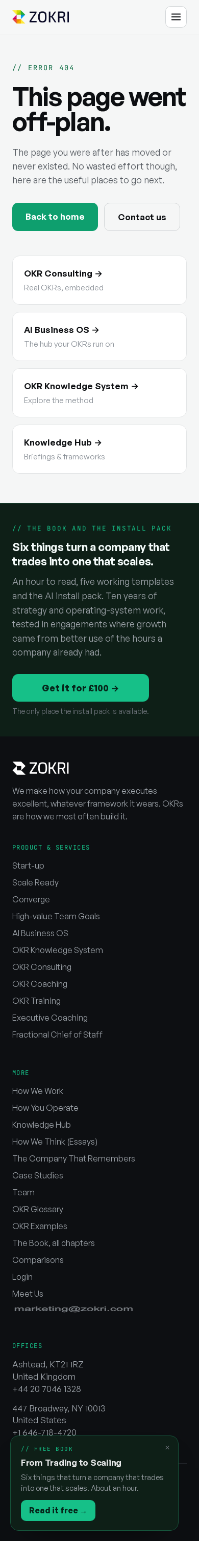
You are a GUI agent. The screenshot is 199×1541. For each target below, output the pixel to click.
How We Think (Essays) (54, 1141)
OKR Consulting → (64, 280)
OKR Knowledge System (57, 950)
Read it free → (58, 1510)
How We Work (37, 1091)
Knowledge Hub (41, 1125)
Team (23, 1192)
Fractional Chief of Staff (57, 1034)
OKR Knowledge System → (81, 393)
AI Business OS (40, 933)
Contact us (142, 217)
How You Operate (45, 1108)
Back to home (55, 216)
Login (22, 1277)
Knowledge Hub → (64, 449)
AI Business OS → (69, 336)
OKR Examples (39, 1226)
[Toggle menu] (176, 17)
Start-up (28, 865)
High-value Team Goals (56, 916)
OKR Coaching (39, 984)
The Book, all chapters (53, 1243)
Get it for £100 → (80, 687)
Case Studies (37, 1175)
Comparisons (38, 1260)
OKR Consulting (41, 967)
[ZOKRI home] (40, 17)
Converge (31, 899)
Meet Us (27, 1294)
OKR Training (36, 1001)
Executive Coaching (50, 1017)
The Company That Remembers (73, 1158)
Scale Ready (35, 882)
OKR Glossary (37, 1209)
